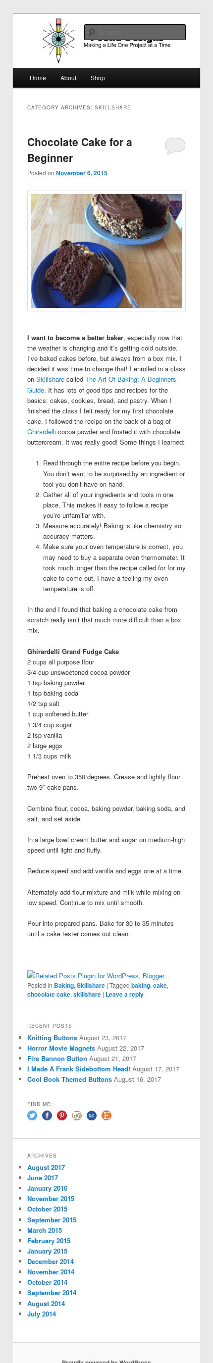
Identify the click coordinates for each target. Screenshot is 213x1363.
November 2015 (50, 1198)
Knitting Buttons (52, 1037)
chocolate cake (48, 994)
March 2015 (44, 1230)
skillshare (87, 994)
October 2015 (47, 1208)
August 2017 (46, 1167)
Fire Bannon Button (57, 1058)
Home (38, 77)
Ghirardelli (42, 431)
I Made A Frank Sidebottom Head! (78, 1068)
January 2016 (47, 1188)
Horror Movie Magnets (61, 1048)
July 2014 (41, 1313)
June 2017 (42, 1177)
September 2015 (51, 1219)
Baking (64, 985)
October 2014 (47, 1282)
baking (140, 985)
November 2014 (50, 1271)
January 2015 (47, 1251)
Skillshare (51, 379)
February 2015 (48, 1240)
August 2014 (46, 1303)
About (68, 77)
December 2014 (50, 1261)
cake (160, 985)
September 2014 (51, 1292)
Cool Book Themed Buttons (69, 1079)
